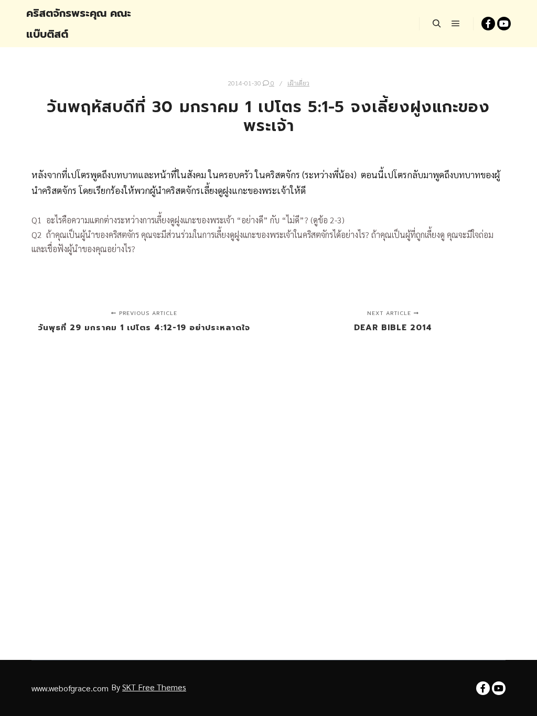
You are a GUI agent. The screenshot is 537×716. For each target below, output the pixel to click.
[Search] (436, 23)
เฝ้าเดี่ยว (298, 83)
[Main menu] (455, 23)
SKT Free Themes (154, 686)
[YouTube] (504, 23)
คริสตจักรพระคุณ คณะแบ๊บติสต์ (78, 23)
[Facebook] (488, 23)
